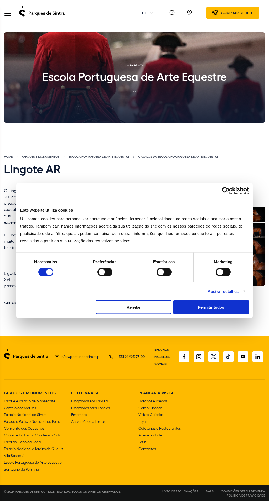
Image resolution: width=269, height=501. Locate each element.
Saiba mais (13, 302)
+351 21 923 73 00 (131, 356)
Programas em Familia (89, 401)
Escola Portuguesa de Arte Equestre (99, 156)
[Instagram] (199, 356)
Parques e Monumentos (41, 156)
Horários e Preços (152, 401)
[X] (213, 356)
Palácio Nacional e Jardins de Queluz (33, 448)
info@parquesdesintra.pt (81, 356)
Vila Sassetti (14, 455)
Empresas (79, 414)
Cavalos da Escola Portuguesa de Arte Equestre (178, 156)
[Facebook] (184, 356)
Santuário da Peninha (21, 469)
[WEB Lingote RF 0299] (254, 246)
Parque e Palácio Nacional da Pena (32, 421)
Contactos (147, 448)
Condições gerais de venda (243, 491)
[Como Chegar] (189, 13)
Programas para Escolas (90, 407)
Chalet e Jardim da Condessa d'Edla (32, 435)
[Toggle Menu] (7, 14)
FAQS (142, 442)
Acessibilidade (150, 435)
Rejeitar (134, 307)
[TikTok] (228, 356)
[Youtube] (243, 356)
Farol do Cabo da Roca (22, 442)
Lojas (142, 421)
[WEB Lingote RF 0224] (254, 278)
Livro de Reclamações (180, 491)
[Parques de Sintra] (42, 16)
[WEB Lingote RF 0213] (254, 214)
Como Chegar (150, 407)
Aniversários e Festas (88, 421)
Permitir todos (211, 307)
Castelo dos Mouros (20, 407)
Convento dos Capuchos (24, 428)
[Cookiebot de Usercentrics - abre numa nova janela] (226, 191)
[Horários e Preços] (172, 13)
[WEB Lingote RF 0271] (254, 230)
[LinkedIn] (257, 356)
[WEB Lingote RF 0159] (254, 262)
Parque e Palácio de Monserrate (29, 401)
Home (8, 156)
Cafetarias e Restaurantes (159, 428)
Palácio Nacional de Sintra (25, 414)
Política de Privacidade (246, 495)
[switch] (104, 272)
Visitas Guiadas (150, 414)
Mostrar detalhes (223, 291)
